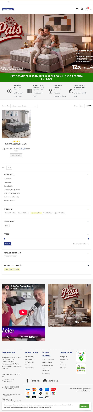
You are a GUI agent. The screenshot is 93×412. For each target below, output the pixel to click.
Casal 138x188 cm (47, 213)
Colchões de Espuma (11, 189)
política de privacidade (45, 407)
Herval (7, 226)
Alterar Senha (29, 367)
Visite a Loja (64, 359)
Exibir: (76, 106)
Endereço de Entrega (29, 363)
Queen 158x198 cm (60, 213)
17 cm (6, 269)
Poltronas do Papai (10, 197)
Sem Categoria (9, 200)
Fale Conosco (63, 363)
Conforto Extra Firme (10, 257)
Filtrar (7, 244)
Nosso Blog (46, 373)
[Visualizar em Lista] (90, 106)
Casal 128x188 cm (36, 213)
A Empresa (63, 356)
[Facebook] (5, 2)
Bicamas (7, 178)
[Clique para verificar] (81, 362)
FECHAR (84, 406)
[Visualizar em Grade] (88, 106)
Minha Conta (29, 356)
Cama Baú (7, 186)
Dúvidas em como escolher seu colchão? (48, 368)
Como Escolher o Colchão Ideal (48, 361)
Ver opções (16, 155)
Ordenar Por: (5, 106)
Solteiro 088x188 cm (23, 213)
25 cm (17, 269)
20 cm (11, 269)
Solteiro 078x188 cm (10, 213)
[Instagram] (8, 2)
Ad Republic (87, 391)
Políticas (63, 367)
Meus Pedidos (29, 359)
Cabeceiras (7, 182)
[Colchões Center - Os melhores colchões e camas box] (8, 9)
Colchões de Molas (10, 193)
